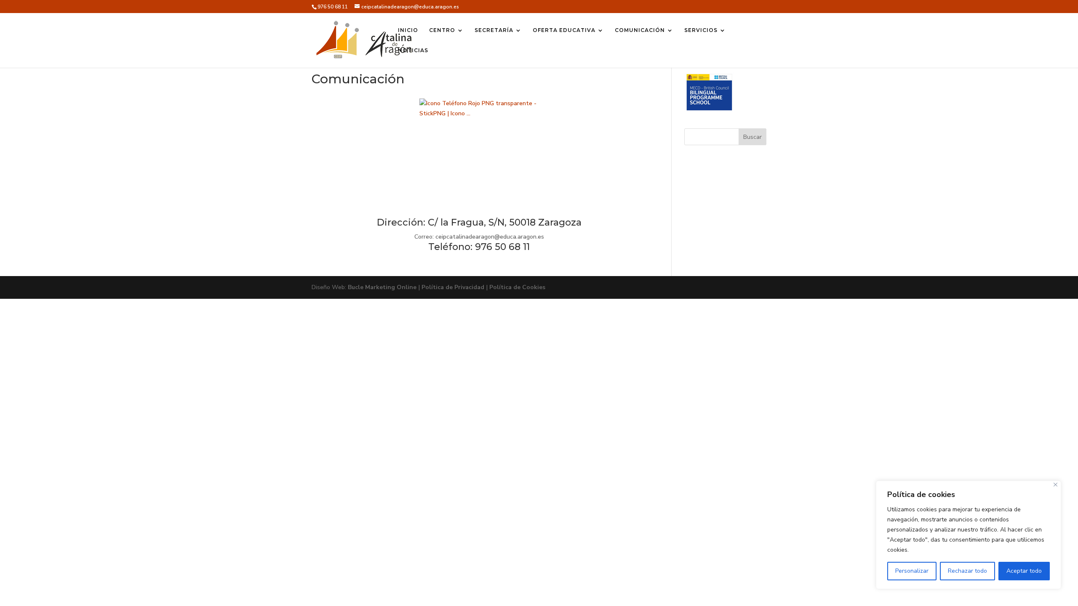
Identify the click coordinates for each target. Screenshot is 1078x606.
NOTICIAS (413, 50)
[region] (968, 535)
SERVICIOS (701, 30)
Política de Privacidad (453, 287)
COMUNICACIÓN (640, 30)
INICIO (408, 30)
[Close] (1055, 484)
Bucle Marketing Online (382, 287)
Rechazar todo (967, 571)
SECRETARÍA (494, 30)
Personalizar (912, 571)
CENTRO (442, 30)
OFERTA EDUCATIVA (564, 30)
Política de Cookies (517, 287)
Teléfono (449, 246)
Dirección (400, 222)
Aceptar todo (1024, 571)
